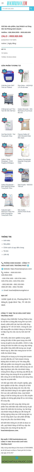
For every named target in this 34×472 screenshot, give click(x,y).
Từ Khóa (4, 53)
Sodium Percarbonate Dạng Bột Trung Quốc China (24, 161)
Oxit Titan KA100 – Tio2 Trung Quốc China (8, 135)
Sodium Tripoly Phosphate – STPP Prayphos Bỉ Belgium (7, 161)
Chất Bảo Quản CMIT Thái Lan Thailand (7, 86)
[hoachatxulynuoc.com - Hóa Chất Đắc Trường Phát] (17, 3)
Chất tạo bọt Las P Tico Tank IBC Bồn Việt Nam (8, 109)
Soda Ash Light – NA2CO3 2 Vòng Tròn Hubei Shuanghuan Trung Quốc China (7, 212)
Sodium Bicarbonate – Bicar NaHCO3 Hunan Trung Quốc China (8, 186)
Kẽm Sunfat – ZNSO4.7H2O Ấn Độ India (24, 211)
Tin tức (5, 251)
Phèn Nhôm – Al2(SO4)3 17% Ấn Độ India (25, 86)
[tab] (17, 49)
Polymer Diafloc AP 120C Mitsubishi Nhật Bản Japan (24, 135)
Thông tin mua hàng (8, 57)
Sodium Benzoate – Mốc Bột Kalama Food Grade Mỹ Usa (25, 110)
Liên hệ (6, 254)
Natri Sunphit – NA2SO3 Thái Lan (25, 185)
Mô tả (3, 49)
